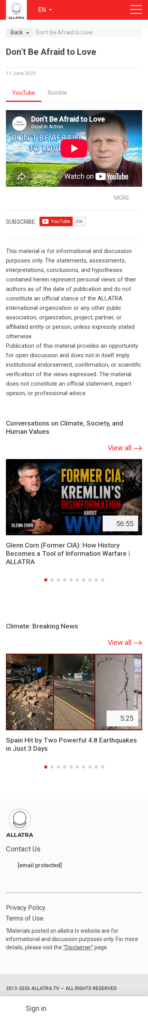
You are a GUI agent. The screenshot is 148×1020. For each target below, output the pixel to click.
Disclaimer (78, 947)
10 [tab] (102, 579)
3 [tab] (58, 579)
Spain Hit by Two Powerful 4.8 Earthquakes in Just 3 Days (71, 744)
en (42, 9)
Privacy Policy (25, 907)
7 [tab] (83, 579)
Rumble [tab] (57, 92)
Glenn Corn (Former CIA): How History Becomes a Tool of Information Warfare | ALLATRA (68, 553)
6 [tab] (77, 579)
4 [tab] (64, 579)
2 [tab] (52, 579)
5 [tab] (71, 579)
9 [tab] (96, 579)
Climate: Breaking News (42, 626)
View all (119, 448)
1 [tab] (45, 579)
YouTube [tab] (23, 92)
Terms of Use (24, 918)
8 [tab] (90, 579)
